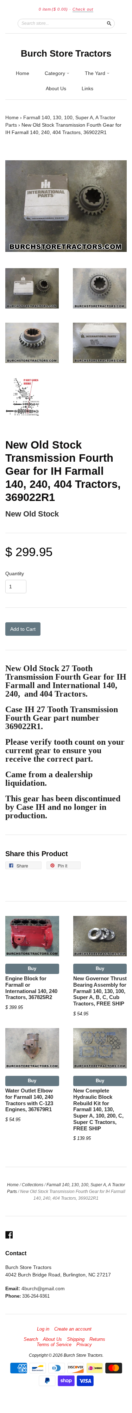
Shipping (75, 1339)
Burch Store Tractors (66, 53)
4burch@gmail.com (43, 1288)
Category (56, 73)
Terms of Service (54, 1344)
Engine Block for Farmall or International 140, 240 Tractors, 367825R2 (31, 988)
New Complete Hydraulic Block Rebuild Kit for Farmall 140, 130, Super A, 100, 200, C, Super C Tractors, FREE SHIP (98, 1109)
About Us (56, 88)
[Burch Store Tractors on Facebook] (9, 1234)
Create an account (73, 1329)
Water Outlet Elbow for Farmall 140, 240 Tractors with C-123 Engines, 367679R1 (29, 1100)
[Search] (109, 23)
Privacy (84, 1344)
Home (22, 73)
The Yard (96, 73)
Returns (97, 1339)
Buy (32, 968)
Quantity (14, 573)
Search (31, 1339)
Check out (83, 9)
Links (87, 88)
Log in (43, 1329)
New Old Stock (32, 513)
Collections (32, 1184)
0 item (53, 9)
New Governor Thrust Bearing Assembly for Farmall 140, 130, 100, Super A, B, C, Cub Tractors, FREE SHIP (100, 991)
